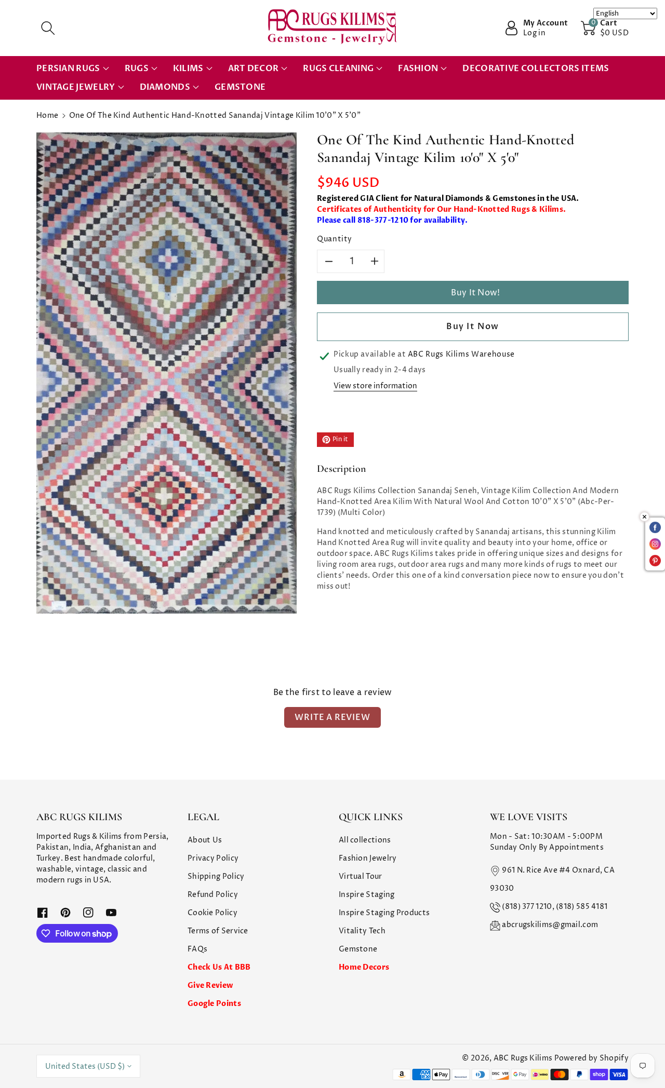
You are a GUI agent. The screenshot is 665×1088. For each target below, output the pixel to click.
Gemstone (358, 949)
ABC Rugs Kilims (523, 1058)
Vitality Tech (362, 931)
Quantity (334, 239)
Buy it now (472, 326)
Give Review (210, 985)
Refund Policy (213, 895)
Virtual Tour (360, 876)
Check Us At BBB (219, 967)
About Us (205, 840)
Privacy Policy (213, 858)
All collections (365, 840)
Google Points (214, 1004)
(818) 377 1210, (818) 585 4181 (554, 907)
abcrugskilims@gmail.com (550, 925)
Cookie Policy (212, 913)
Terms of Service (218, 931)
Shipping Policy (216, 876)
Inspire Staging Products (384, 913)
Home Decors (364, 967)
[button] (47, 28)
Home (47, 115)
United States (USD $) (85, 1066)
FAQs (197, 949)
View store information (375, 386)
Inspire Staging (367, 895)
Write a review (332, 717)
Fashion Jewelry (368, 858)
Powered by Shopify (591, 1058)
